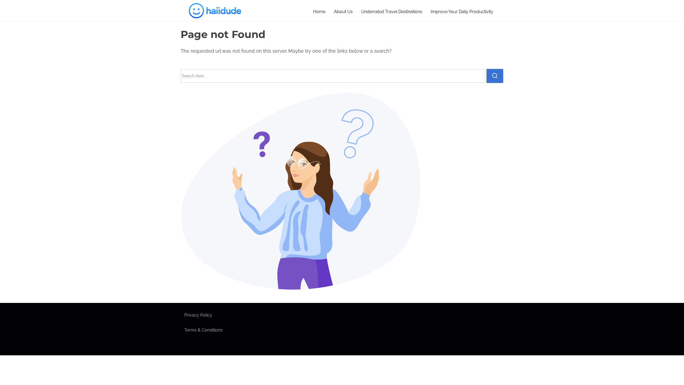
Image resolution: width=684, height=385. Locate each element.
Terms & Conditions (203, 330)
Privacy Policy (198, 315)
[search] (494, 76)
